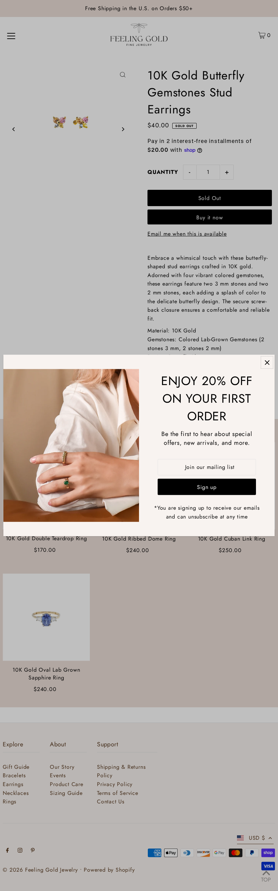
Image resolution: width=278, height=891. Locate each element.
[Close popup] (267, 362)
